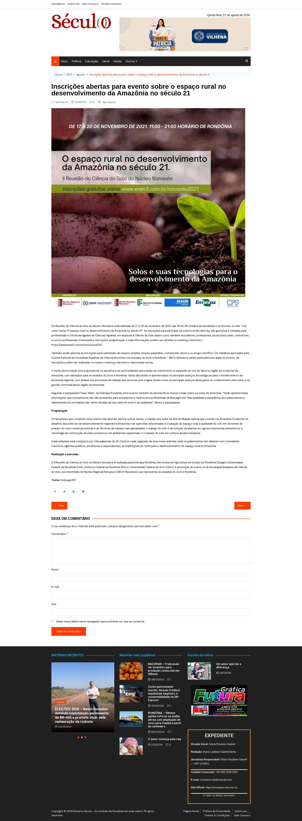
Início (64, 61)
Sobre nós (73, 4)
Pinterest (83, 491)
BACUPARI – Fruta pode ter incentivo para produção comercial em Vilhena (163, 669)
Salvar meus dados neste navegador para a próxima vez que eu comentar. (100, 621)
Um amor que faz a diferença (228, 665)
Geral (105, 61)
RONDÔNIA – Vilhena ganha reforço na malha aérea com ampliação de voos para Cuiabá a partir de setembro (164, 719)
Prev (61, 505)
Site (53, 604)
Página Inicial (191, 811)
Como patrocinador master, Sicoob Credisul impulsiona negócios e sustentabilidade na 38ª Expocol (164, 693)
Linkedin (73, 491)
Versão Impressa (111, 4)
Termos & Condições (217, 815)
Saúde (117, 61)
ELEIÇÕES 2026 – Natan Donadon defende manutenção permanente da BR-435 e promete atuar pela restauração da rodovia (82, 715)
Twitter (64, 491)
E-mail (55, 587)
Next (241, 505)
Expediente (58, 4)
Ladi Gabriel (61, 102)
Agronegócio (109, 102)
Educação (91, 61)
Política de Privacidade (216, 811)
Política (76, 61)
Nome (55, 569)
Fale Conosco (90, 4)
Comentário (59, 534)
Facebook (54, 491)
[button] (78, 737)
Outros (130, 61)
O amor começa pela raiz (164, 739)
